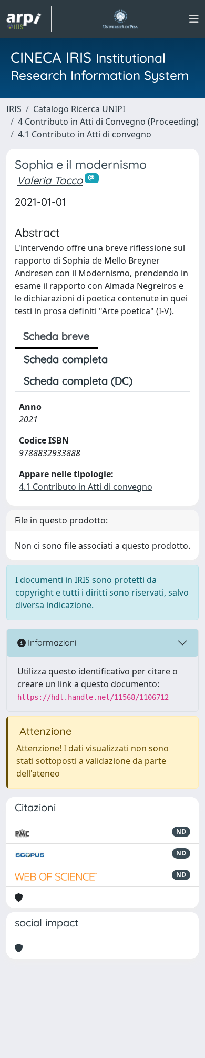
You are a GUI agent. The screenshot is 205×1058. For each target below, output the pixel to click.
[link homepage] (29, 19)
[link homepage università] (120, 19)
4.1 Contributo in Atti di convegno (84, 134)
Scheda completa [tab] (66, 359)
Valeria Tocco (50, 180)
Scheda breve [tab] (56, 335)
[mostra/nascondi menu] (194, 19)
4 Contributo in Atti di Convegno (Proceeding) (108, 121)
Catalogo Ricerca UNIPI (79, 109)
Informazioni (51, 642)
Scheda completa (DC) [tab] (78, 380)
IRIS (14, 109)
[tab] (150, 381)
